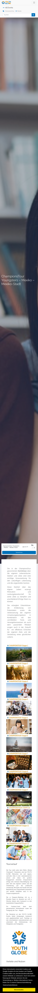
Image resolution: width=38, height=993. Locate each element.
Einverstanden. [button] (19, 989)
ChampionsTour (9, 11)
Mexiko (19, 11)
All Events (9, 8)
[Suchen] (33, 14)
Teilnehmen (19, 552)
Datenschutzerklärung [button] (10, 985)
